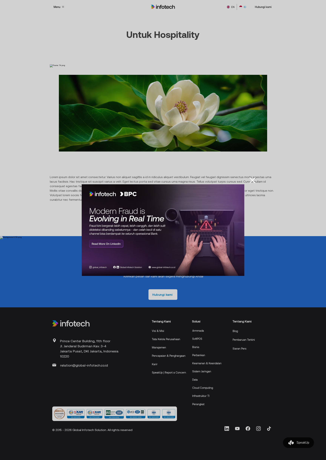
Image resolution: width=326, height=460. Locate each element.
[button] (252, 180)
